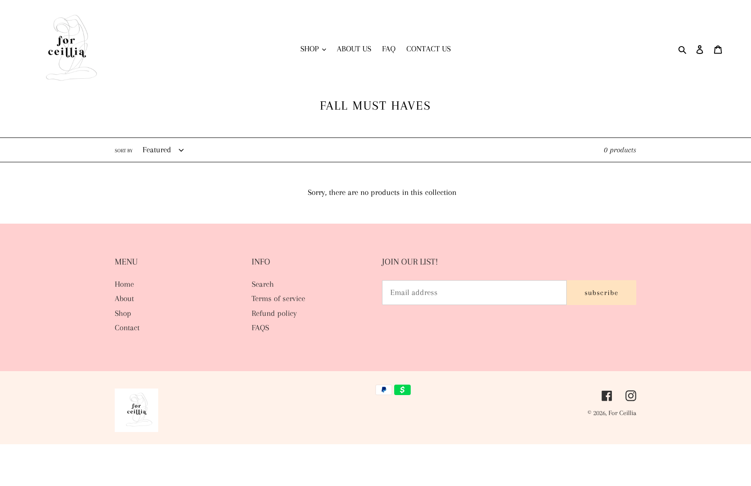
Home (124, 284)
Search (263, 284)
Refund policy (274, 313)
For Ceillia (622, 413)
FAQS (260, 327)
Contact (127, 327)
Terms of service (278, 298)
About (124, 298)
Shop (123, 313)
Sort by (124, 151)
